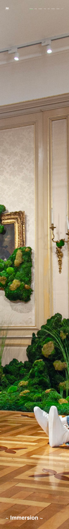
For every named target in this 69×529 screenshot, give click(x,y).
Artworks (31, 8)
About (49, 8)
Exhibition (40, 8)
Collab (35, 8)
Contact (57, 8)
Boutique (53, 8)
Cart (62, 8)
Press (45, 8)
